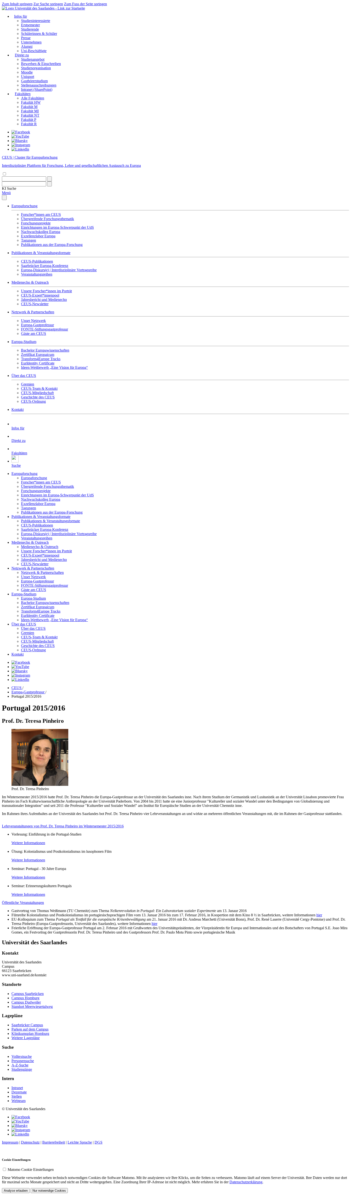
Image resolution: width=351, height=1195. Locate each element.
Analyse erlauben (16, 1190)
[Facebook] (20, 132)
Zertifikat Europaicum (37, 355)
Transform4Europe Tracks (40, 359)
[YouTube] (20, 136)
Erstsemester (30, 25)
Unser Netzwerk (33, 321)
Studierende (30, 29)
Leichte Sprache (80, 1142)
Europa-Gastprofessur (37, 325)
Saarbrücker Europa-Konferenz (44, 266)
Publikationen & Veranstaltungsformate (40, 253)
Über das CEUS (23, 376)
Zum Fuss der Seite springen (85, 4)
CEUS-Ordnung (33, 401)
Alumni (26, 46)
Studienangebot (32, 59)
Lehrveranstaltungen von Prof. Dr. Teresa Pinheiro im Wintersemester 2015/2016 (63, 826)
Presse (26, 38)
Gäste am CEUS (33, 333)
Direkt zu (22, 55)
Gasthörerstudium (34, 81)
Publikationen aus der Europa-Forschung (52, 245)
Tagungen (28, 240)
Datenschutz (30, 1142)
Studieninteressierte (35, 21)
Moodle (27, 72)
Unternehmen (31, 42)
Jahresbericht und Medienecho (44, 300)
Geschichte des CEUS (38, 397)
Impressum (10, 1142)
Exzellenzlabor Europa (38, 236)
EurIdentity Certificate (37, 363)
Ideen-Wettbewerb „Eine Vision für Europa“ (54, 367)
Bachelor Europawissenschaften (45, 350)
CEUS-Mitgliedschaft (37, 393)
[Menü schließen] (4, 197)
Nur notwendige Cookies (49, 1190)
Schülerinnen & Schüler (39, 34)
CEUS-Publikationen (37, 261)
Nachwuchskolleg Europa (40, 232)
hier (319, 915)
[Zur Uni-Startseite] (43, 8)
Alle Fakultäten (32, 98)
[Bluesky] (19, 141)
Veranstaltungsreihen (36, 274)
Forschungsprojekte (36, 223)
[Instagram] (20, 145)
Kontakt (17, 409)
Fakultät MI (30, 111)
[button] (9, 188)
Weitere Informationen (28, 843)
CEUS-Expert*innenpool (40, 295)
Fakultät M (29, 107)
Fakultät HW (31, 102)
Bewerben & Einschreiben (41, 64)
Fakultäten (23, 94)
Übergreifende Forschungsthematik (47, 219)
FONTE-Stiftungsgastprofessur (44, 329)
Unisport (27, 77)
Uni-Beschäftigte (34, 51)
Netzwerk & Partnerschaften (32, 312)
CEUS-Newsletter (34, 304)
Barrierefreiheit (53, 1142)
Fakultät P (28, 120)
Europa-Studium (23, 342)
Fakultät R (29, 124)
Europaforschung (24, 206)
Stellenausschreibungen (38, 85)
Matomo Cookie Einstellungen (31, 1170)
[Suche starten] (49, 178)
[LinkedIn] (20, 149)
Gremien (27, 384)
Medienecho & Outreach (30, 282)
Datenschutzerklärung (245, 1182)
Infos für (20, 16)
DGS (98, 1142)
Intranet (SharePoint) (36, 89)
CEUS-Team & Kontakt (39, 388)
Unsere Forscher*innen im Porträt (46, 291)
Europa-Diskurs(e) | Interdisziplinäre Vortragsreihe (59, 270)
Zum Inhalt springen (17, 4)
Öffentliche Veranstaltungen (23, 903)
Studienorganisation (36, 68)
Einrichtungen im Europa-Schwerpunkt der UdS (57, 227)
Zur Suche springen (48, 4)
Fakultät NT (30, 115)
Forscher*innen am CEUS (41, 214)
